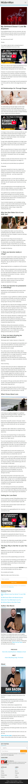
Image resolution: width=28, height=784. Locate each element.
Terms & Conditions (14, 781)
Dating (2, 771)
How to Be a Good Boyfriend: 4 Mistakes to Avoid (14, 652)
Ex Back (2, 777)
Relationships (4, 775)
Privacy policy (11, 587)
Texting (2, 773)
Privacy (8, 781)
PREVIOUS (14, 649)
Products (17, 773)
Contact (16, 777)
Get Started (23, 751)
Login (16, 775)
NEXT (14, 655)
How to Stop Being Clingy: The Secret (14, 657)
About (16, 771)
